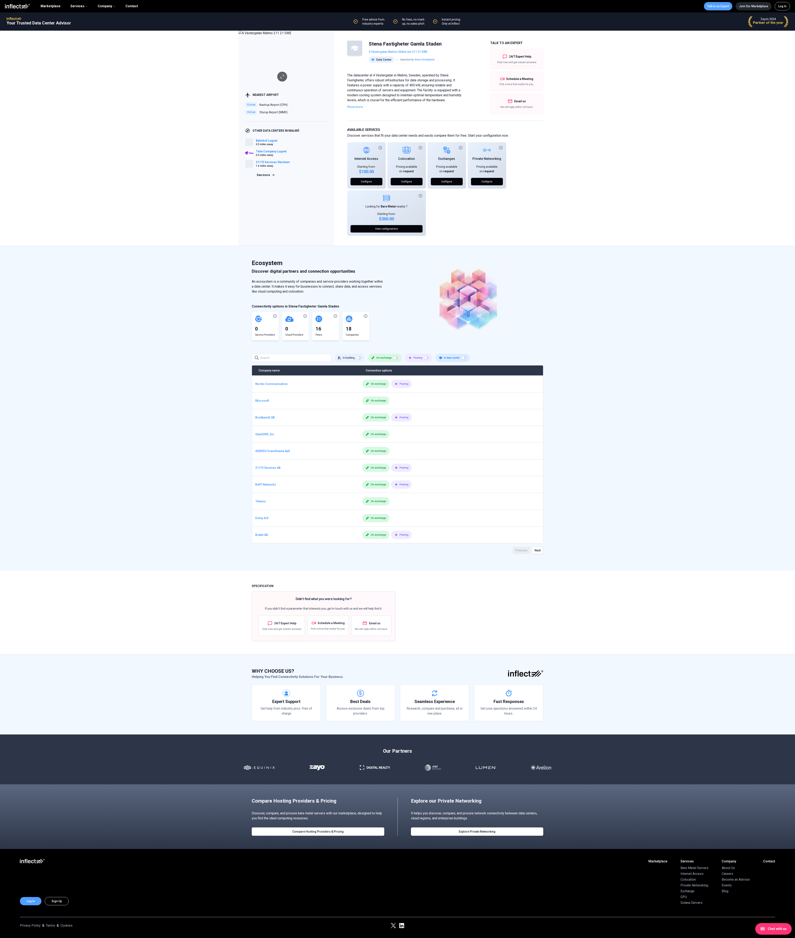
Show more (355, 107)
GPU (684, 897)
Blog (725, 891)
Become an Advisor (736, 879)
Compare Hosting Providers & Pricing (318, 831)
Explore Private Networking (477, 831)
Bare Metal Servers (694, 868)
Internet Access (366, 159)
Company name (269, 370)
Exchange (687, 891)
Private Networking (486, 159)
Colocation (406, 159)
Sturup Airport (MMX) (273, 112)
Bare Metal (388, 206)
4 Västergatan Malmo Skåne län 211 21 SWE (398, 51)
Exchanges (446, 159)
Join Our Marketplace (753, 6)
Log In (782, 6)
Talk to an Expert (718, 6)
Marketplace (50, 6)
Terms (50, 925)
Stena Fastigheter (424, 59)
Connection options (379, 370)
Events (727, 885)
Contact (131, 6)
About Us (728, 868)
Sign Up (57, 901)
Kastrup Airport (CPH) (273, 104)
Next (538, 550)
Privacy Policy (30, 925)
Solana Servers (691, 903)
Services (77, 6)
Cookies (66, 925)
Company (105, 6)
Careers (727, 874)
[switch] (358, 357)
